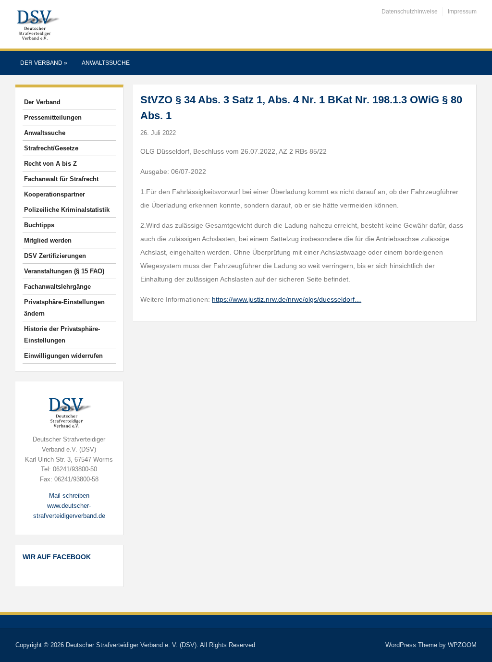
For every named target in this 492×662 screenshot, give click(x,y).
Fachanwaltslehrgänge (57, 286)
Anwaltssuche (106, 63)
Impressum (462, 11)
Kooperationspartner (54, 194)
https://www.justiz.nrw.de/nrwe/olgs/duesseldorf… (286, 299)
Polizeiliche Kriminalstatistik (67, 209)
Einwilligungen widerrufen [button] (63, 355)
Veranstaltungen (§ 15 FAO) (64, 271)
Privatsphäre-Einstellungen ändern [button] (64, 307)
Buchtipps (39, 225)
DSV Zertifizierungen (55, 255)
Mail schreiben (69, 495)
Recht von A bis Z (50, 163)
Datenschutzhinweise (409, 11)
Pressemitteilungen (53, 117)
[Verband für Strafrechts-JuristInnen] (37, 23)
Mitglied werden (48, 240)
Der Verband (43, 63)
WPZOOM (462, 645)
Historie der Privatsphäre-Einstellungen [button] (62, 334)
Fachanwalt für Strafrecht (61, 179)
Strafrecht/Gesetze (51, 148)
